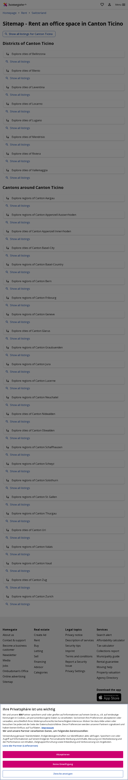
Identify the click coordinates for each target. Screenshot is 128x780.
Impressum (48, 727)
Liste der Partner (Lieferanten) (20, 745)
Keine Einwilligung (63, 764)
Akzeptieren (63, 754)
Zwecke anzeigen (62, 773)
